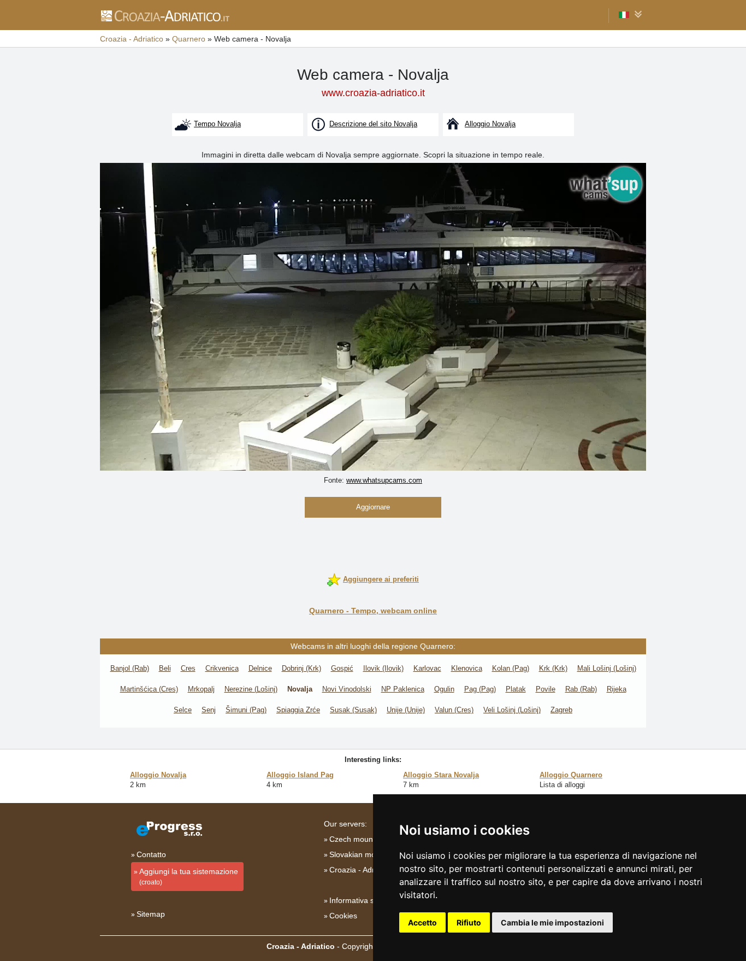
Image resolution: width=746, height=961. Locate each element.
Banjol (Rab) (129, 668)
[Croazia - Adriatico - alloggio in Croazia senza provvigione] (164, 15)
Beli (165, 668)
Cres (188, 668)
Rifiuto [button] (469, 922)
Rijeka (616, 689)
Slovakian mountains (365, 854)
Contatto (151, 854)
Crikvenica (222, 668)
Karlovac (427, 668)
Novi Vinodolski (346, 689)
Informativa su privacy (367, 900)
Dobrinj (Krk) (301, 668)
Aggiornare (373, 507)
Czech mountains (359, 839)
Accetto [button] (422, 922)
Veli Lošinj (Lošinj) (512, 710)
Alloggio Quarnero (571, 775)
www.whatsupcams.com (384, 480)
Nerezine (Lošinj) (250, 689)
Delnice (260, 668)
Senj (209, 710)
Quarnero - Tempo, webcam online (373, 610)
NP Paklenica (402, 689)
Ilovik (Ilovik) (383, 668)
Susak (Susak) (353, 710)
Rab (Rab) (581, 689)
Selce (183, 710)
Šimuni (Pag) (246, 710)
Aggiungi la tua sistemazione (188, 876)
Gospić (342, 668)
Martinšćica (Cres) (149, 689)
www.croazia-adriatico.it (373, 93)
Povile (545, 689)
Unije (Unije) (406, 710)
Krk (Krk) (553, 668)
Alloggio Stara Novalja (441, 775)
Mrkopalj (201, 689)
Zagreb (561, 710)
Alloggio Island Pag (300, 775)
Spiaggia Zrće (298, 710)
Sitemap (151, 914)
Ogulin (444, 689)
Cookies (343, 915)
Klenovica (466, 668)
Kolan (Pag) (510, 668)
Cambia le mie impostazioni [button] (552, 922)
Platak (516, 689)
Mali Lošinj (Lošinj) (606, 668)
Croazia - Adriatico (361, 869)
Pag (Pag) (480, 689)
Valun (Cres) (454, 710)
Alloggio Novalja (158, 775)
